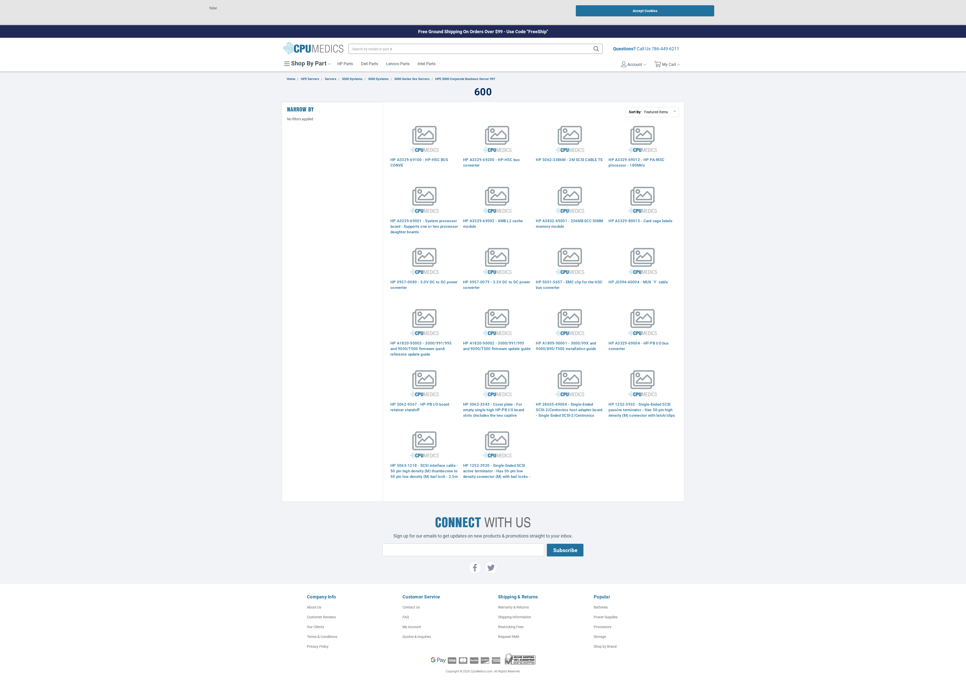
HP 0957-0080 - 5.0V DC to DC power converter (424, 284)
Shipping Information (514, 617)
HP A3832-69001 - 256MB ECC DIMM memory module (569, 223)
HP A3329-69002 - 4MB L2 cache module (493, 223)
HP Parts (345, 63)
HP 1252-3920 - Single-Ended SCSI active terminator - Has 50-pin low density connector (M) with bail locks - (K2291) (496, 473)
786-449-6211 (665, 49)
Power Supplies (606, 617)
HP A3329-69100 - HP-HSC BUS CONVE (419, 162)
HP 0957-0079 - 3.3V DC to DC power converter (496, 284)
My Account (412, 626)
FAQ (406, 617)
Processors (602, 626)
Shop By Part (308, 63)
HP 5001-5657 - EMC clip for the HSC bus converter (569, 284)
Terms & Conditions (322, 636)
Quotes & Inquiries (417, 636)
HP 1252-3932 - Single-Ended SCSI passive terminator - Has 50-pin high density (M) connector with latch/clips (642, 410)
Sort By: (635, 111)
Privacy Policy (318, 646)
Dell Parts (369, 63)
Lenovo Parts (398, 63)
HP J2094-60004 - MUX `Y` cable (638, 281)
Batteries (601, 607)
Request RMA (508, 636)
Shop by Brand (605, 646)
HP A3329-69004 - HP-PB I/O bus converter (639, 345)
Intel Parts (426, 63)
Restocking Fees (511, 626)
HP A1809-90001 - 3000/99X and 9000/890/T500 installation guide (566, 345)
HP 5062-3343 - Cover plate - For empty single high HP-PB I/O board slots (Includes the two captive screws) (493, 412)
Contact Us (411, 607)
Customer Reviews (321, 617)
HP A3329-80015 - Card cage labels (640, 220)
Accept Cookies (645, 10)
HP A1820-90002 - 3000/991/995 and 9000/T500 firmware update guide (497, 345)
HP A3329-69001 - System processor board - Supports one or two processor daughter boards (424, 226)
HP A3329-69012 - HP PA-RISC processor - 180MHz (636, 162)
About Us (314, 607)
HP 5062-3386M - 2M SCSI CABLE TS (569, 159)
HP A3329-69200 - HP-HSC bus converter (491, 162)
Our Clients (315, 626)
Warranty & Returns (513, 607)
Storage (600, 636)
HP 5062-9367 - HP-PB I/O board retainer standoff (419, 407)
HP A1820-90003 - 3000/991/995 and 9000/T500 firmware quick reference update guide (421, 348)
